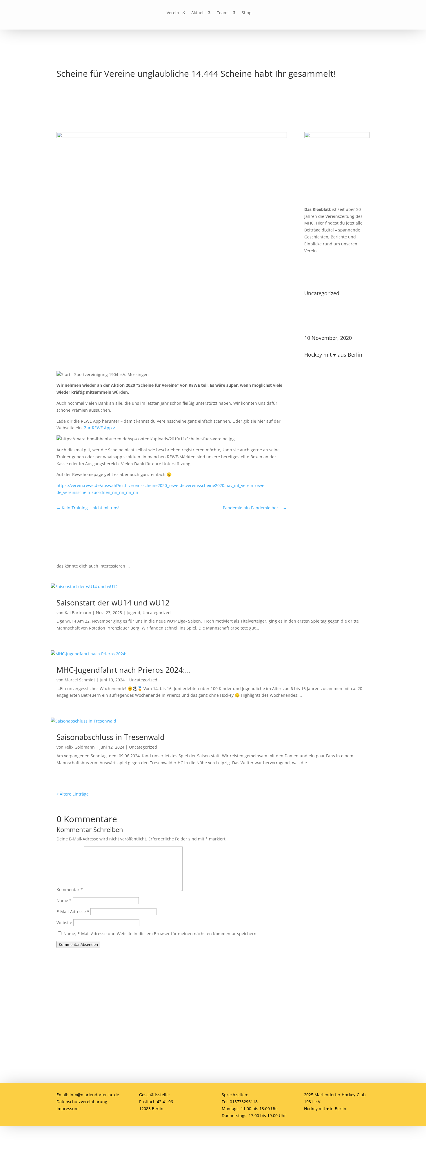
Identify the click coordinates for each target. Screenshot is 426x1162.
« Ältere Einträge (73, 794)
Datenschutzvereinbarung (82, 1101)
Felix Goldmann (80, 747)
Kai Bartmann (78, 612)
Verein (173, 13)
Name (64, 900)
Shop (247, 13)
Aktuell (198, 13)
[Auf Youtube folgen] (308, 13)
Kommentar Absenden (78, 944)
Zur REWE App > (99, 427)
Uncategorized (321, 293)
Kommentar (70, 889)
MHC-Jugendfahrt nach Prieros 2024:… (124, 670)
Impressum (68, 1108)
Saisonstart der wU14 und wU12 (113, 602)
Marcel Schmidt (80, 680)
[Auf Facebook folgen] (281, 13)
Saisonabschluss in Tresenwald (111, 737)
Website (64, 922)
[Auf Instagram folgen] (294, 13)
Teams (223, 13)
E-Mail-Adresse (73, 911)
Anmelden (324, 1004)
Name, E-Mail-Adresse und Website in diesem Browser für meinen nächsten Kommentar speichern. (160, 933)
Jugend (133, 612)
